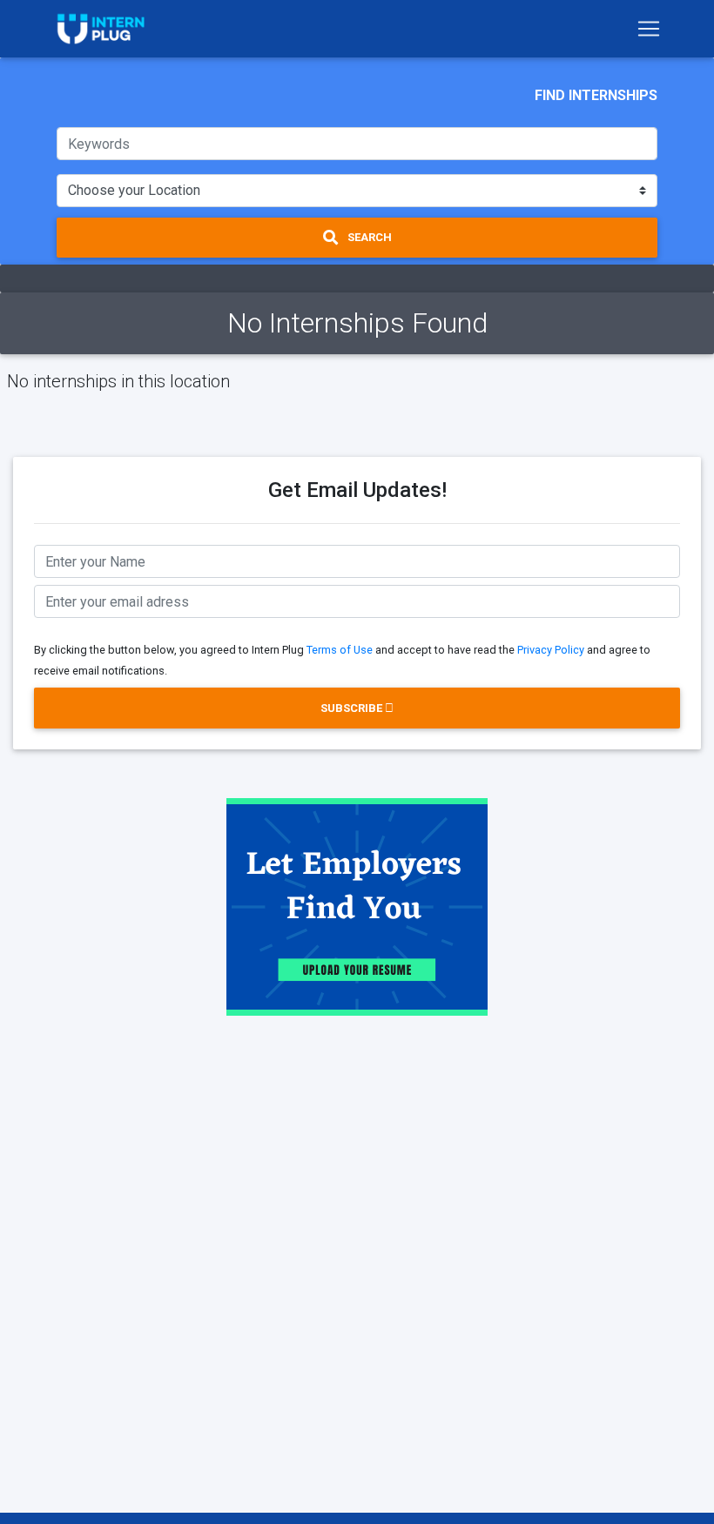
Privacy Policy (550, 649)
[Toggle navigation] (648, 28)
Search (368, 237)
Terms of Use (339, 649)
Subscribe (352, 708)
